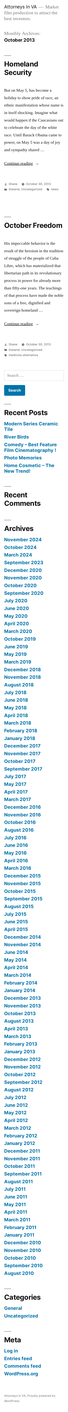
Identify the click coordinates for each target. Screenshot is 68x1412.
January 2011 (19, 1235)
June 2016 (16, 845)
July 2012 (15, 1097)
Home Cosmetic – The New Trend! (29, 468)
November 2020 (23, 578)
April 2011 (15, 1212)
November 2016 (22, 815)
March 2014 (17, 975)
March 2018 (17, 723)
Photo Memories (23, 458)
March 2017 (17, 799)
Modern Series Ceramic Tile (31, 426)
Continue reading (21, 163)
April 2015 (16, 929)
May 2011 (15, 1204)
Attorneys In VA (20, 7)
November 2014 (22, 944)
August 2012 (19, 1090)
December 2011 (22, 1151)
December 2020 (23, 570)
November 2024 (23, 539)
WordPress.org (21, 1374)
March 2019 (17, 662)
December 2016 (22, 807)
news (54, 189)
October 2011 (19, 1166)
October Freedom (33, 225)
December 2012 (22, 1059)
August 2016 (19, 830)
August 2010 (19, 1273)
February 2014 (20, 983)
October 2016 (20, 822)
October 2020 (20, 585)
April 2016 (16, 860)
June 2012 (16, 1105)
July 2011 (15, 1189)
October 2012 (20, 1074)
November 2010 (22, 1250)
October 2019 (20, 639)
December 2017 (22, 746)
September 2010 (23, 1265)
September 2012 (23, 1082)
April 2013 (16, 1028)
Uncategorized (31, 189)
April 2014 (16, 967)
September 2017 (23, 769)
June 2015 (16, 921)
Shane (13, 184)
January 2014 (19, 990)
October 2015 (20, 891)
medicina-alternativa (23, 355)
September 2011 (23, 1174)
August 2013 (19, 1021)
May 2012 (15, 1112)
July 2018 (15, 692)
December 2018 (22, 669)
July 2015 (15, 914)
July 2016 (15, 837)
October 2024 (20, 547)
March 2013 (17, 1036)
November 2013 (22, 1006)
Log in (11, 1351)
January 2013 (19, 1051)
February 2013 (20, 1044)
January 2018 (19, 738)
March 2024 (18, 555)
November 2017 (22, 753)
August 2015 (19, 906)
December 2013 (22, 998)
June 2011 (15, 1197)
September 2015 (23, 899)
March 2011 (17, 1219)
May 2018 (15, 708)
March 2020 (18, 631)
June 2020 (16, 608)
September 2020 (23, 593)
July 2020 (15, 600)
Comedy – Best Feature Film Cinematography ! (30, 447)
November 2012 (22, 1067)
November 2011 (22, 1158)
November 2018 (22, 677)
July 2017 (15, 776)
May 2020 (16, 616)
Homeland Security (21, 68)
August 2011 (18, 1181)
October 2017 (20, 761)
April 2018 (16, 715)
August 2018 (19, 685)
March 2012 (17, 1128)
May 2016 (15, 853)
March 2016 (17, 868)
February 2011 (20, 1227)
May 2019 (15, 654)
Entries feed (18, 1358)
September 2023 (23, 562)
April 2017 (16, 792)
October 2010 (20, 1258)
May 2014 (15, 960)
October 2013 (20, 1013)
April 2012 (16, 1120)
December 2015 (22, 876)
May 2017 (15, 784)
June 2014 (16, 952)
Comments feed (22, 1366)
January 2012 (19, 1143)
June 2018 (16, 700)
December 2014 (22, 937)
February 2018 (20, 730)
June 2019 (16, 646)
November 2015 (22, 883)
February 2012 (20, 1136)
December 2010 (22, 1242)
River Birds (16, 437)
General (14, 189)
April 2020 (16, 623)
